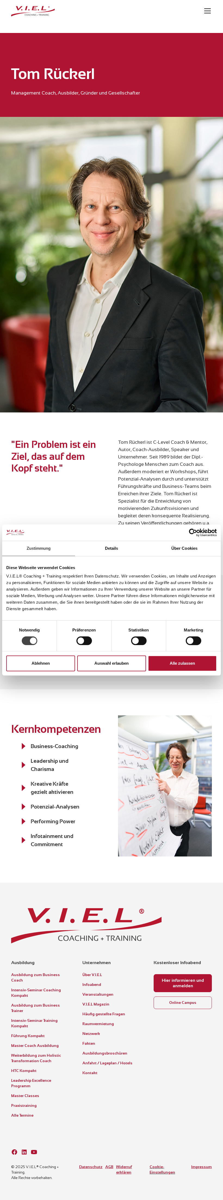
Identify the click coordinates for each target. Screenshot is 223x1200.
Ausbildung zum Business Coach (35, 977)
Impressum (201, 1167)
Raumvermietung (98, 1024)
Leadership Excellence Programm (31, 1083)
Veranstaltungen (97, 994)
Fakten (88, 1043)
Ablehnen (41, 663)
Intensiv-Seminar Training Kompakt (34, 1023)
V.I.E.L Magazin (95, 1004)
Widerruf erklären (124, 1169)
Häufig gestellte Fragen (103, 1014)
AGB (109, 1167)
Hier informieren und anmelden (183, 983)
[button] (206, 10)
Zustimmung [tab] (39, 548)
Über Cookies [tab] (184, 548)
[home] (33, 10)
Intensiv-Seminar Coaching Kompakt (36, 993)
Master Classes (25, 1095)
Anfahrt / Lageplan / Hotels (107, 1063)
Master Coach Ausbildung (35, 1045)
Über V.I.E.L (92, 975)
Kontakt (89, 1073)
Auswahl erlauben (111, 663)
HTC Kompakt (23, 1070)
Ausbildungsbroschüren (104, 1053)
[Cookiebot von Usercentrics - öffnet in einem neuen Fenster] (193, 532)
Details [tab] (111, 548)
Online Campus (182, 1003)
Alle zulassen (182, 663)
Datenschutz (91, 1167)
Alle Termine (22, 1115)
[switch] (84, 640)
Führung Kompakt (28, 1036)
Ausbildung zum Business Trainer (35, 1008)
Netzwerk (91, 1033)
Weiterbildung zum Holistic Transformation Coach (36, 1058)
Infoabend (91, 984)
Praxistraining (24, 1105)
